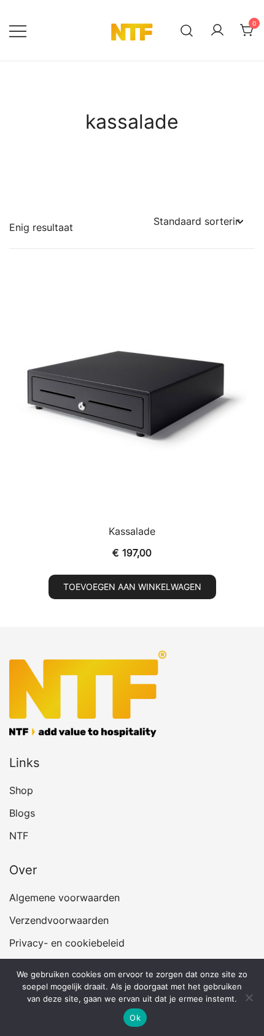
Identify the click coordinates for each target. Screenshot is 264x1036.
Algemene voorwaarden (64, 897)
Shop (21, 790)
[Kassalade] (132, 395)
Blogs (22, 813)
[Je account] (217, 31)
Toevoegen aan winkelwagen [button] (132, 586)
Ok (135, 1018)
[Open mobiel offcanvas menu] (17, 30)
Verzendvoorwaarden (59, 920)
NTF (18, 836)
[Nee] (249, 997)
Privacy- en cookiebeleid (67, 943)
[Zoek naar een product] (187, 30)
